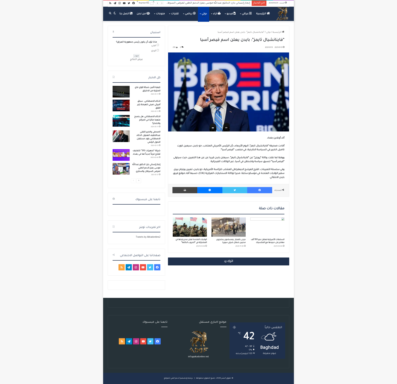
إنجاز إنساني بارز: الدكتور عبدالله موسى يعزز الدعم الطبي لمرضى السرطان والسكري (146, 168)
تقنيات (175, 13)
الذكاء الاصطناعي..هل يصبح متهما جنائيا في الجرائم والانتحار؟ (147, 120)
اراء (215, 13)
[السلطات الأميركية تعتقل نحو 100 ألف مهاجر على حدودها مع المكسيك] (267, 227)
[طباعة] (184, 190)
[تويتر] (234, 190)
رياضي (189, 13)
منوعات (160, 13)
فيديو (230, 13)
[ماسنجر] (209, 190)
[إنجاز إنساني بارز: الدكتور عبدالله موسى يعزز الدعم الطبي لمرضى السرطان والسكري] (121, 169)
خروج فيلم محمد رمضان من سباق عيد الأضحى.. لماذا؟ (219, 3)
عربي (153, 45)
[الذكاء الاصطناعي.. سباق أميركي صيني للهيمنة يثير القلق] (121, 105)
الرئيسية (261, 13)
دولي (204, 13)
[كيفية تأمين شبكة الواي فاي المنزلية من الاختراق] (121, 91)
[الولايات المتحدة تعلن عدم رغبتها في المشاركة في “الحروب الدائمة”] (190, 227)
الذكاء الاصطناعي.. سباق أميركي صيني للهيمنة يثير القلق (148, 104)
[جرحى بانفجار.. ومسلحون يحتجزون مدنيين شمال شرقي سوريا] (229, 227)
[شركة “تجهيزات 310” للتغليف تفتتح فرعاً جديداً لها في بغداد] (121, 155)
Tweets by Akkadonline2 (148, 237)
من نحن (141, 13)
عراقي (245, 13)
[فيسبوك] (259, 190)
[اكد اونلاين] (282, 14)
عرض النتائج (136, 59)
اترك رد (228, 261)
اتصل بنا (124, 13)
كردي (153, 51)
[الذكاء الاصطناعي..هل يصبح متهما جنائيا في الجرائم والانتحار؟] (121, 121)
